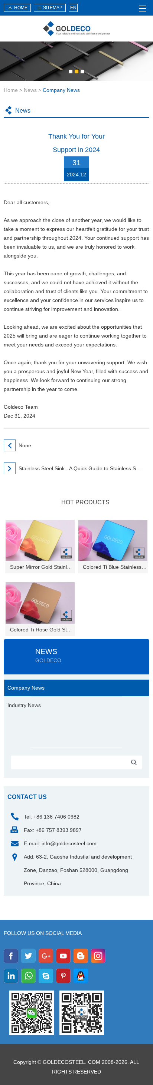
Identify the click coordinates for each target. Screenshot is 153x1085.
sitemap (52, 7)
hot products (85, 502)
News (30, 90)
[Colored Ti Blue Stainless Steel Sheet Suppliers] (113, 540)
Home (11, 90)
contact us (27, 797)
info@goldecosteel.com (69, 843)
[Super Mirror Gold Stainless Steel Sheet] (40, 540)
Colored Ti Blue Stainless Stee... (115, 567)
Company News (61, 90)
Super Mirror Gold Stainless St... (42, 567)
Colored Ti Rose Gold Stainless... (42, 630)
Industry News (24, 705)
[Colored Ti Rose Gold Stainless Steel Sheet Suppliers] (40, 602)
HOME (20, 7)
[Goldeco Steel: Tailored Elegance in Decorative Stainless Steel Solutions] (76, 28)
